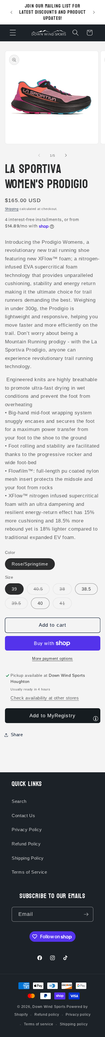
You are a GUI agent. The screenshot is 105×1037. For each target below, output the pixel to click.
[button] (13, 33)
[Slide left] (39, 155)
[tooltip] (95, 718)
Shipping (12, 209)
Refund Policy (26, 843)
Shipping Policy (28, 858)
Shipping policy (74, 1024)
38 (65, 590)
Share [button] (17, 734)
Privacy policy (78, 1015)
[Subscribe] (86, 914)
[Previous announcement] (11, 12)
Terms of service (38, 1024)
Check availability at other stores (44, 697)
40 (40, 603)
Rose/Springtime (30, 563)
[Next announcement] (94, 12)
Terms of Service (29, 872)
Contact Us (23, 815)
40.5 (42, 590)
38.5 (86, 588)
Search (19, 801)
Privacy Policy (27, 829)
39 (14, 588)
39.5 (20, 604)
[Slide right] (66, 155)
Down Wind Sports (48, 1007)
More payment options (52, 658)
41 (65, 604)
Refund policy (46, 1015)
